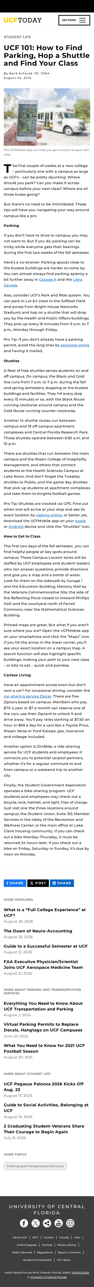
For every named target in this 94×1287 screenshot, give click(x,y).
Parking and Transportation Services (35, 1166)
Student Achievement (37, 1260)
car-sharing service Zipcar (27, 696)
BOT (35, 1237)
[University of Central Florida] (38, 6)
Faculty (64, 1237)
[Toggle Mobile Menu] (89, 5)
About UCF (20, 1237)
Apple (80, 521)
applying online (75, 345)
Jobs (77, 1237)
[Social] (47, 1223)
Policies (47, 1245)
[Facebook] (24, 1223)
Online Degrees (27, 1245)
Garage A (47, 279)
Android (16, 526)
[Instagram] (70, 1223)
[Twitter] (35, 1223)
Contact (49, 1237)
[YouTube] (58, 1223)
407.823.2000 (80, 1272)
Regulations (45, 1252)
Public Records (22, 1252)
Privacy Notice (66, 1245)
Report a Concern (69, 1252)
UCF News (63, 1260)
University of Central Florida (47, 1210)
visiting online (49, 515)
